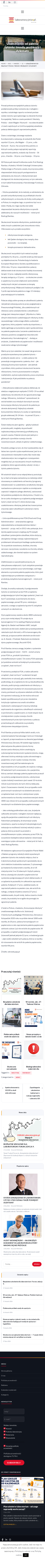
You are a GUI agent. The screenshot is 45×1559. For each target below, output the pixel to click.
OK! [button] (25, 1555)
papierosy (26, 1073)
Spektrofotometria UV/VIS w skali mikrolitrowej (12, 1090)
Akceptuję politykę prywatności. (11, 1447)
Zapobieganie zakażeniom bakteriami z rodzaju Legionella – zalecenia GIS (33, 1093)
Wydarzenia (9, 1435)
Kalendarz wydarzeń (8, 1390)
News (18, 1077)
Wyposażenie (10, 1438)
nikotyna (15, 1073)
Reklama (4, 1385)
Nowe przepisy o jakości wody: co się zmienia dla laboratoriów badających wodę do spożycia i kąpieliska (21, 1321)
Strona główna (6, 1371)
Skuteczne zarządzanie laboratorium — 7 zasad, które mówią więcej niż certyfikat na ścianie (23, 1336)
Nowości (8, 1429)
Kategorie (5, 1395)
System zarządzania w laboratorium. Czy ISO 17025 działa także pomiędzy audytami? (22, 1200)
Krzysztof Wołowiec (17, 1150)
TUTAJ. (15, 1456)
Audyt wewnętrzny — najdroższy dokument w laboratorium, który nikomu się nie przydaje (20, 1242)
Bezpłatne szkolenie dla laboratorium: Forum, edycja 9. (22, 1283)
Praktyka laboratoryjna (13, 1432)
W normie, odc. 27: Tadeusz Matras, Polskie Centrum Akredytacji (22, 1296)
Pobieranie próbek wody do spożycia (16, 1308)
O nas (3, 1376)
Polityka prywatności (9, 1380)
